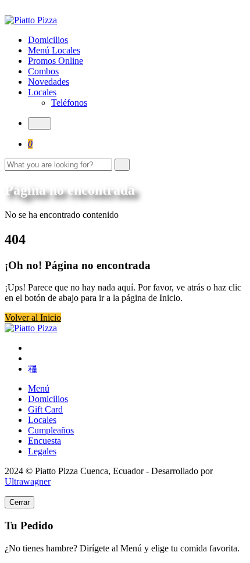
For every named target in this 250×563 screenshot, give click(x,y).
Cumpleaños (51, 430)
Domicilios (48, 40)
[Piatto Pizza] (31, 20)
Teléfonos (69, 102)
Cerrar (19, 502)
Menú (38, 388)
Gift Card (45, 409)
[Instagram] (31, 358)
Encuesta (44, 441)
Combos (43, 71)
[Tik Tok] (32, 369)
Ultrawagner (28, 481)
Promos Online (55, 61)
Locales (42, 92)
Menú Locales (54, 50)
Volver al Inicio (33, 317)
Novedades (48, 82)
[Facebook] (31, 348)
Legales (42, 451)
